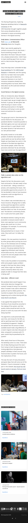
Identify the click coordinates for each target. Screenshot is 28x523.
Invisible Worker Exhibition (8, 434)
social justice (7, 394)
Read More (5, 437)
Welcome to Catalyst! (7, 463)
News (19, 16)
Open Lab (8, 42)
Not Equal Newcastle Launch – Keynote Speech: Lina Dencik (13, 487)
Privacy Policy (24, 514)
